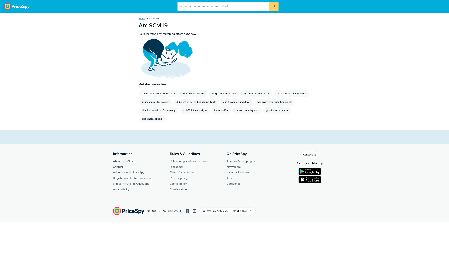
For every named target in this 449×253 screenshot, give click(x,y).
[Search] (274, 6)
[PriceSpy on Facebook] (187, 210)
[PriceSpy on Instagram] (194, 210)
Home (142, 18)
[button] (309, 154)
